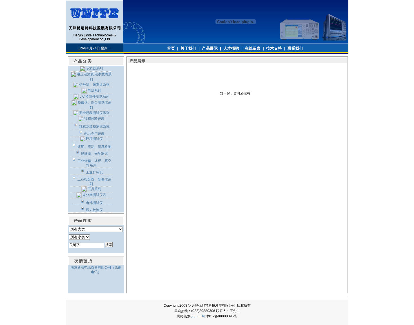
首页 (171, 48)
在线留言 (253, 48)
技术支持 (274, 48)
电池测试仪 (94, 203)
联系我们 (295, 48)
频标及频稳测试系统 (94, 127)
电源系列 (94, 91)
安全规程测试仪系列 (94, 113)
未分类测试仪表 (94, 195)
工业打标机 (94, 172)
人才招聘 (231, 48)
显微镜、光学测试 (94, 154)
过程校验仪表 (93, 119)
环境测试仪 (94, 139)
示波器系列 (94, 68)
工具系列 (94, 189)
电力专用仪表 (93, 134)
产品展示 (210, 48)
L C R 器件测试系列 (94, 96)
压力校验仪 (94, 210)
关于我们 (188, 48)
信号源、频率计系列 (94, 85)
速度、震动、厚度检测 (94, 147)
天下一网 (198, 316)
